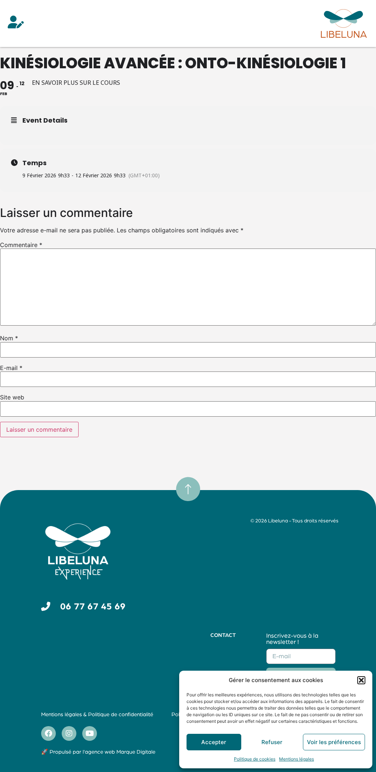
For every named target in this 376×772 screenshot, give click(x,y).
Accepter (213, 742)
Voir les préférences (334, 742)
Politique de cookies (254, 759)
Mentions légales (296, 759)
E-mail (11, 368)
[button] (361, 680)
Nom (9, 338)
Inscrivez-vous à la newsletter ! (292, 639)
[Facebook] (48, 733)
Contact (223, 635)
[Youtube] (89, 733)
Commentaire (21, 245)
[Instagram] (69, 733)
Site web (12, 397)
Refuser (271, 742)
